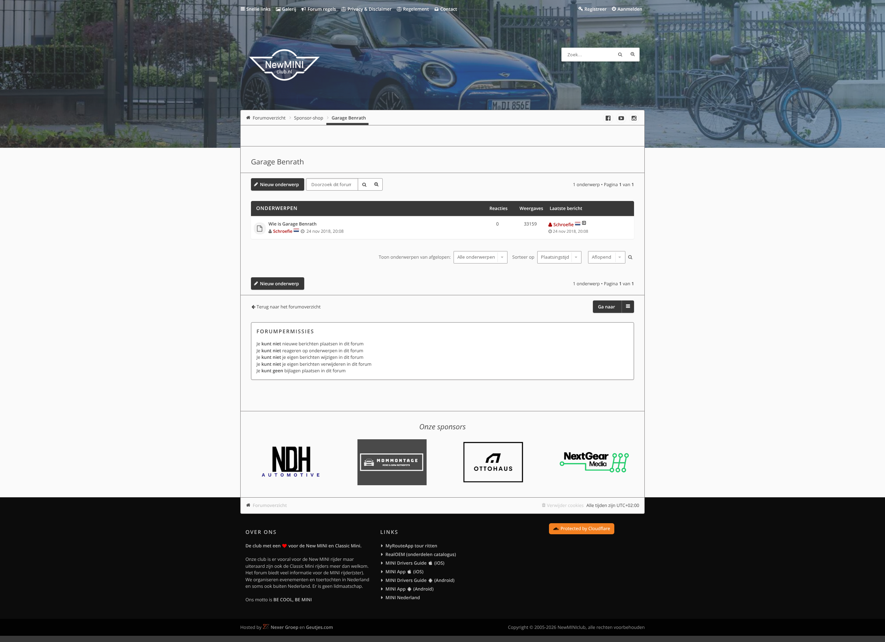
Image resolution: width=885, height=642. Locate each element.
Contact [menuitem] (448, 9)
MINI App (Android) (409, 589)
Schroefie (282, 231)
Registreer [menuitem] (595, 9)
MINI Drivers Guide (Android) (420, 580)
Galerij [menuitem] (288, 9)
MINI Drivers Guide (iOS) (414, 563)
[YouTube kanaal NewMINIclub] (621, 118)
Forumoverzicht (270, 505)
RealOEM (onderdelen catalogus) (420, 554)
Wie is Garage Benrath (293, 224)
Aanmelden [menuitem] (629, 9)
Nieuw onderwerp (279, 184)
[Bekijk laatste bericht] (584, 224)
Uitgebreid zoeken (632, 54)
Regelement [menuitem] (415, 9)
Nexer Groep (284, 627)
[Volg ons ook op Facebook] (608, 118)
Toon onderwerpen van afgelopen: (415, 257)
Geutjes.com (319, 627)
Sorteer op (523, 257)
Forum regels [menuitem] (321, 9)
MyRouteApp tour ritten (411, 546)
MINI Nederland (402, 597)
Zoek (620, 54)
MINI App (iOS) (404, 571)
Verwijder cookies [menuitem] (565, 505)
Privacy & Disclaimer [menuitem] (369, 9)
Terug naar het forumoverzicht (288, 307)
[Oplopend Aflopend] (606, 257)
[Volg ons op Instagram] (634, 118)
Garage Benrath (277, 162)
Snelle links (258, 9)
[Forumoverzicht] (284, 66)
